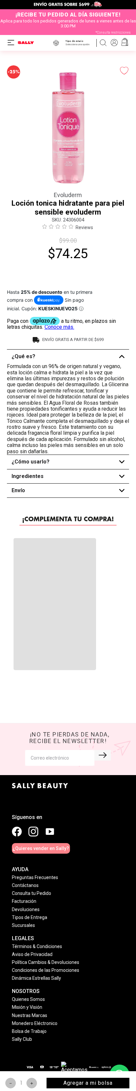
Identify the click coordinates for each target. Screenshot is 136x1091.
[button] (78, 43)
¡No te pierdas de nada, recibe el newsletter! (69, 754)
